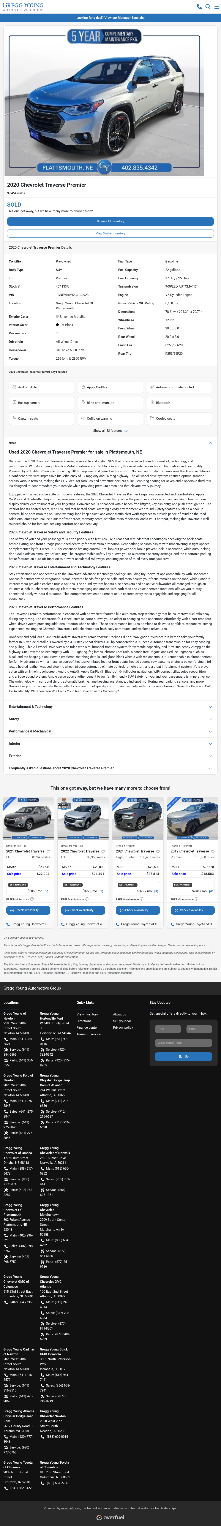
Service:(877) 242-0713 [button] (53, 1398)
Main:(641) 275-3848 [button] (18, 1103)
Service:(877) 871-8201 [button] (53, 1326)
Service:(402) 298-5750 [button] (16, 1259)
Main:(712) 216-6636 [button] (54, 1103)
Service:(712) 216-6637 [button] (53, 1114)
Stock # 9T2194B (181, 846)
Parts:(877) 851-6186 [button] (54, 1264)
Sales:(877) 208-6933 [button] (55, 1315)
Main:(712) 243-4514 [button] (54, 1304)
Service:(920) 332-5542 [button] (53, 1052)
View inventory (87, 1014)
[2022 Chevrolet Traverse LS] (83, 818)
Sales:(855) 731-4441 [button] (55, 1181)
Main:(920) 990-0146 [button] (54, 1041)
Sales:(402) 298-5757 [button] (18, 1248)
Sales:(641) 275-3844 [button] (18, 1114)
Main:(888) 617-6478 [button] (18, 1171)
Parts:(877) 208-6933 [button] (54, 1336)
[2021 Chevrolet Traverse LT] (28, 818)
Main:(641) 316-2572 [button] (18, 1377)
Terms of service (89, 1034)
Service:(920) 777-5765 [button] (16, 1449)
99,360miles (96, 857)
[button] (199, 6)
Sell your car (122, 1021)
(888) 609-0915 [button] (57, 1437)
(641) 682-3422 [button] (21, 1488)
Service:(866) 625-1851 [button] (53, 1192)
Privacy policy (123, 1027)
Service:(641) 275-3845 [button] (16, 1124)
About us (119, 1014)
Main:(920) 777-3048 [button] (18, 1439)
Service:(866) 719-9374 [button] (16, 1181)
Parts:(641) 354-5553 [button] (18, 1062)
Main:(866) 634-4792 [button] (54, 1242)
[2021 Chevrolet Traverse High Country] (137, 818)
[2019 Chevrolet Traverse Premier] (192, 818)
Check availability (27, 910)
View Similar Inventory (110, 233)
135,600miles (205, 857)
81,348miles (41, 857)
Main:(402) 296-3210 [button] (18, 1237)
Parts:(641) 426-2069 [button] (18, 1398)
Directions (84, 1021)
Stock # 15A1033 (16, 846)
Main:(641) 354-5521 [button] (18, 1041)
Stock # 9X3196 (125, 846)
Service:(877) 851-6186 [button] (53, 1253)
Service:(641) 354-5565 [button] (16, 1052)
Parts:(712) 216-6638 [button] (54, 1124)
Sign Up (183, 1056)
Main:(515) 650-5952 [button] (54, 1171)
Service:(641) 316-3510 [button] (16, 1388)
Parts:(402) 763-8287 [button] (18, 1192)
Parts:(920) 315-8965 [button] (54, 1062)
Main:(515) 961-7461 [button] (54, 1377)
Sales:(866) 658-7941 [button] (55, 1388)
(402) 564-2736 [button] (21, 1302)
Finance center (87, 1027)
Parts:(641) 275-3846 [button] (18, 1135)
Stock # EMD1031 (72, 846)
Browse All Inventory (110, 221)
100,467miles (150, 857)
